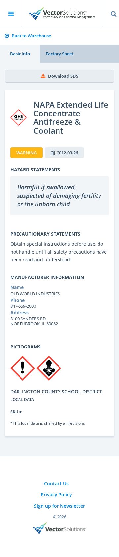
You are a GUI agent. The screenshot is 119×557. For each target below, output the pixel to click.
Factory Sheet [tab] (59, 54)
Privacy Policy (56, 494)
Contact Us (56, 483)
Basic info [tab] (20, 54)
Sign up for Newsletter (59, 506)
